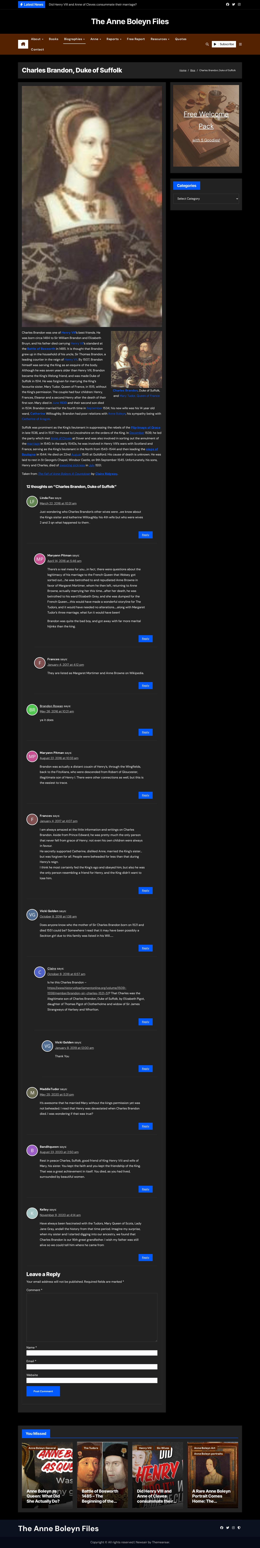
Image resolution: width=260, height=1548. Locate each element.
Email (31, 1361)
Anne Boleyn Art (204, 1448)
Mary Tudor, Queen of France (140, 396)
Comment (34, 1290)
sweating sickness (72, 465)
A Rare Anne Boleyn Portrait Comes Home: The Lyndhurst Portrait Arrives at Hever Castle (211, 1504)
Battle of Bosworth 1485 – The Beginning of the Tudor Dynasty (100, 1499)
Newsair (141, 1542)
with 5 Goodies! (206, 140)
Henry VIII (145, 1448)
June (56, 403)
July (92, 465)
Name (31, 1347)
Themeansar (160, 1542)
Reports (113, 39)
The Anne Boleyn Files (130, 21)
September (94, 408)
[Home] (23, 44)
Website (32, 1375)
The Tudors (91, 1448)
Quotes (181, 39)
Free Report (136, 39)
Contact (37, 49)
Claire (51, 969)
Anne (94, 39)
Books (53, 39)
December (137, 433)
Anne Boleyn (117, 414)
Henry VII (77, 343)
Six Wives (163, 1448)
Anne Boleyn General (42, 1448)
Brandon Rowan (51, 706)
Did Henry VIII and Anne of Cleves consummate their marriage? (155, 1499)
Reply (145, 534)
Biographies (73, 39)
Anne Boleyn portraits (208, 1453)
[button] (240, 44)
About (36, 39)
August (76, 454)
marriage (33, 444)
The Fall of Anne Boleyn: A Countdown (64, 474)
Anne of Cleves (61, 438)
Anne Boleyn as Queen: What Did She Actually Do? (43, 1496)
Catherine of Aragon (36, 419)
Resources (159, 39)
